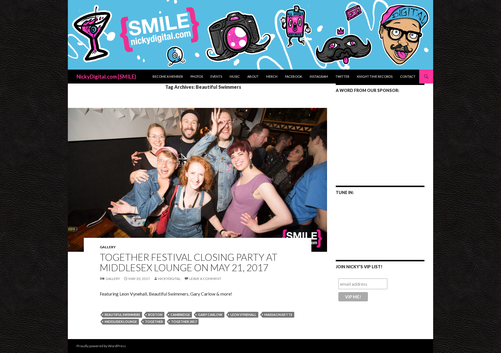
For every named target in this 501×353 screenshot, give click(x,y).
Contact (407, 76)
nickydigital (169, 278)
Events (216, 76)
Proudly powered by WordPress (101, 346)
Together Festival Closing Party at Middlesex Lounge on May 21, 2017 (188, 262)
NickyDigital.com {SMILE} (106, 76)
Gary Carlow (210, 314)
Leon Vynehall (243, 314)
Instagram (319, 76)
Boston (155, 314)
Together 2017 (184, 321)
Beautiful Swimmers (122, 314)
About (253, 76)
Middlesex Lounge (121, 321)
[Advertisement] (380, 135)
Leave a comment (205, 278)
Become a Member (168, 76)
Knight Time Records (375, 76)
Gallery (108, 247)
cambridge (180, 314)
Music (235, 76)
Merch (271, 76)
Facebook (293, 76)
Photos (196, 76)
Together (154, 321)
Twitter (342, 76)
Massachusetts (278, 314)
